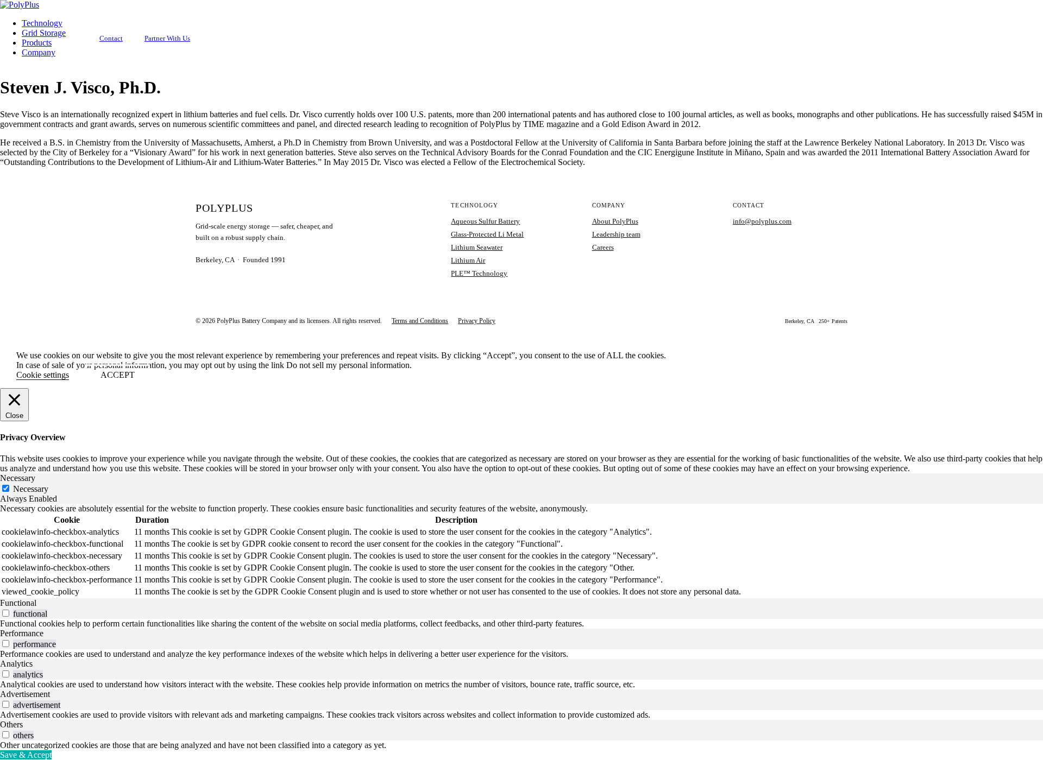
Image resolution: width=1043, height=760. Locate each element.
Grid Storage (44, 32)
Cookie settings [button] (42, 374)
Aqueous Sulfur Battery (485, 221)
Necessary (30, 488)
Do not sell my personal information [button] (348, 365)
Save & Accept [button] (26, 754)
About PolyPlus (615, 221)
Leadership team (616, 234)
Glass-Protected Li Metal (487, 234)
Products (37, 42)
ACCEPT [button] (117, 374)
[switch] (5, 613)
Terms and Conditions (420, 321)
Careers (603, 247)
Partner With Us (167, 38)
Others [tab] (11, 724)
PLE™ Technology (479, 273)
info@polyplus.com (762, 221)
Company (38, 52)
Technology (42, 23)
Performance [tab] (21, 633)
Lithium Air (468, 260)
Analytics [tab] (16, 663)
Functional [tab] (18, 602)
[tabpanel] (521, 551)
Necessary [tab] (17, 478)
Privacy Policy (476, 321)
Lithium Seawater (476, 247)
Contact (111, 38)
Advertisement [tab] (25, 694)
